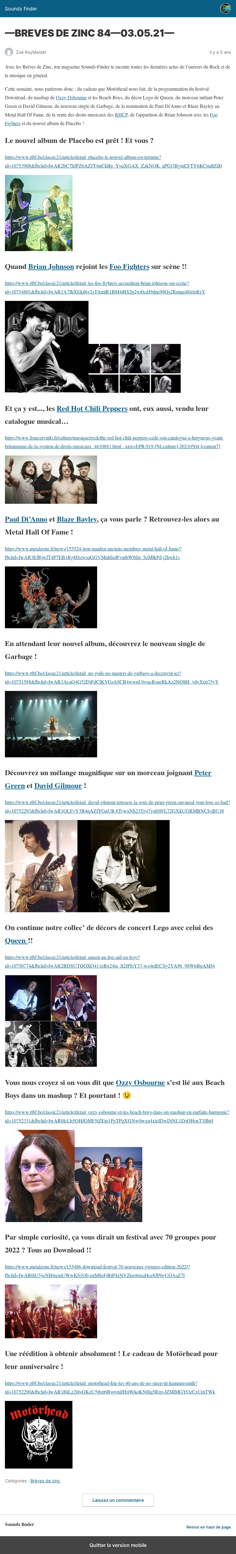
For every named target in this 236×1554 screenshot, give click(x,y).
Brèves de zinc (45, 1480)
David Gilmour (58, 785)
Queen (16, 940)
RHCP (121, 114)
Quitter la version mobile (118, 1545)
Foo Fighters (129, 266)
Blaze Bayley (77, 518)
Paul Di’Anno (26, 518)
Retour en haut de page (209, 1527)
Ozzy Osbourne (71, 97)
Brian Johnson (51, 266)
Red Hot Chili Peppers (92, 408)
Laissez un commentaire (118, 1500)
